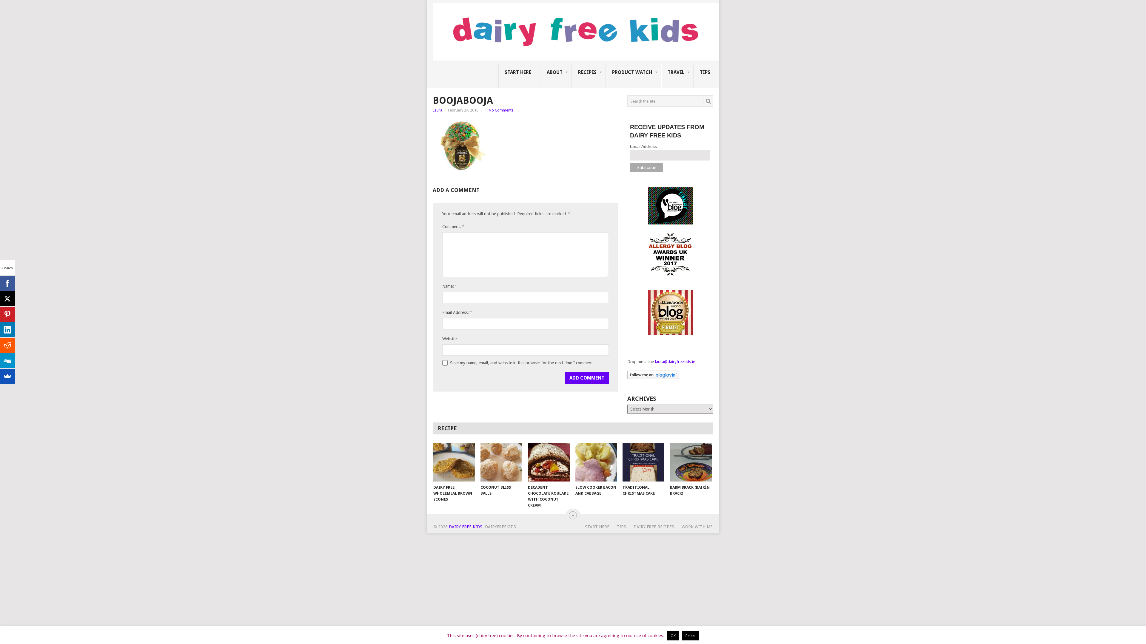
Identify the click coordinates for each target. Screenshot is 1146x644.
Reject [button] (691, 636)
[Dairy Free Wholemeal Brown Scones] (454, 462)
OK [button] (673, 636)
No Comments (501, 110)
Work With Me (697, 526)
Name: (449, 286)
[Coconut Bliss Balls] (501, 462)
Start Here (518, 72)
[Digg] (7, 360)
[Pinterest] (7, 314)
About (555, 72)
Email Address (643, 146)
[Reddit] (7, 345)
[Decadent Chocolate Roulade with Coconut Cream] (549, 462)
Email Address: (457, 312)
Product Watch (632, 72)
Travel (676, 72)
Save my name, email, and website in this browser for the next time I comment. (522, 362)
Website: (450, 338)
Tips (705, 72)
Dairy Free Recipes (654, 526)
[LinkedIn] (7, 329)
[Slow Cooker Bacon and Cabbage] (596, 462)
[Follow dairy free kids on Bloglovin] (653, 377)
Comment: (453, 226)
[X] (7, 298)
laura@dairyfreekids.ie (675, 361)
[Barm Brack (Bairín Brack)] (691, 462)
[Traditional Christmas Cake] (643, 462)
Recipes (587, 72)
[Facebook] (7, 283)
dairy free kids (465, 526)
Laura (437, 110)
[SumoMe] (7, 376)
